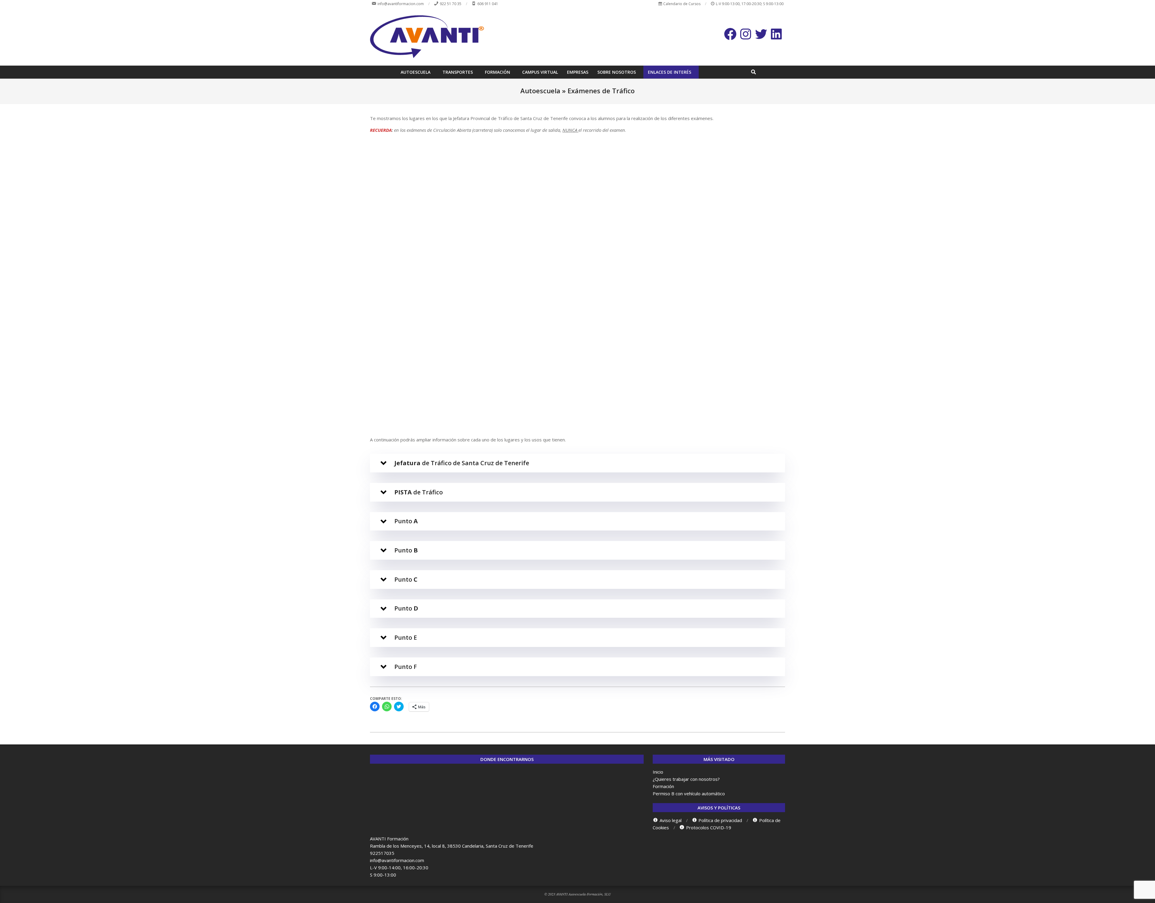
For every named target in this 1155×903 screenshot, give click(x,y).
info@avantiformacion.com (397, 860)
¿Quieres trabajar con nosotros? (686, 779)
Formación (663, 786)
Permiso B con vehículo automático (689, 793)
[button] (577, 463)
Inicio (658, 772)
